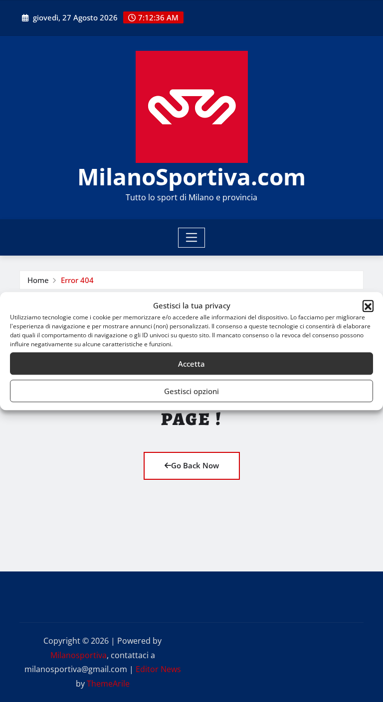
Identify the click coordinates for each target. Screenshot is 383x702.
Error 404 (77, 280)
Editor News (158, 669)
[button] (368, 306)
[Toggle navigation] (191, 238)
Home (38, 280)
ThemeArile (108, 683)
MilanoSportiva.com (191, 176)
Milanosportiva (78, 655)
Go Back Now (195, 465)
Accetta (191, 364)
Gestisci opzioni (191, 391)
